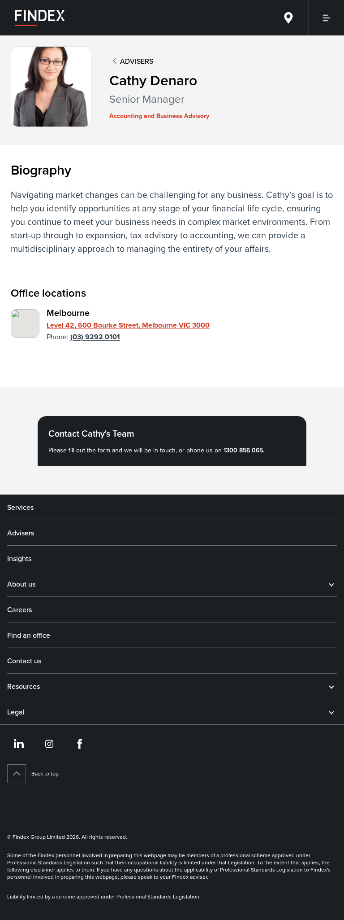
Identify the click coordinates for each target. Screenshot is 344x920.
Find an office (28, 635)
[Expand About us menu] (331, 583)
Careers (19, 609)
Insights (19, 558)
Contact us (24, 661)
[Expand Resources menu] (331, 686)
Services (20, 507)
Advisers (20, 533)
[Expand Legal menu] (331, 711)
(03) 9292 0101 (95, 337)
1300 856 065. (244, 450)
